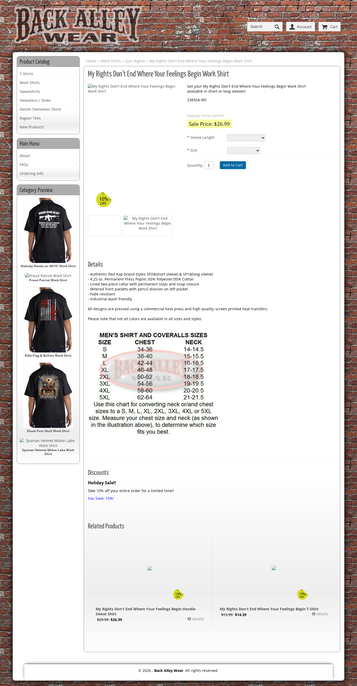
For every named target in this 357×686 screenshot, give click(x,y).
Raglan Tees (30, 118)
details (197, 618)
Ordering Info (31, 173)
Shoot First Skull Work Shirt (48, 431)
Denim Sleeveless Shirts (40, 109)
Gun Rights (135, 60)
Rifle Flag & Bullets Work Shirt (48, 355)
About (25, 155)
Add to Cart (233, 165)
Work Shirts (30, 82)
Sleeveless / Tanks (35, 100)
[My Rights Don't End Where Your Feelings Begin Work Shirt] (135, 89)
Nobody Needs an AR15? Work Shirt (48, 266)
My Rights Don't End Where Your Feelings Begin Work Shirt (200, 60)
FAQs (24, 164)
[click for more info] (149, 568)
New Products (32, 126)
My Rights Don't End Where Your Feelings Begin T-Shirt (269, 608)
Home (91, 60)
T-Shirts (26, 73)
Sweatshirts (30, 91)
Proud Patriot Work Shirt (48, 280)
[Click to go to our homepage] (78, 26)
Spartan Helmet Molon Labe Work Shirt (48, 452)
